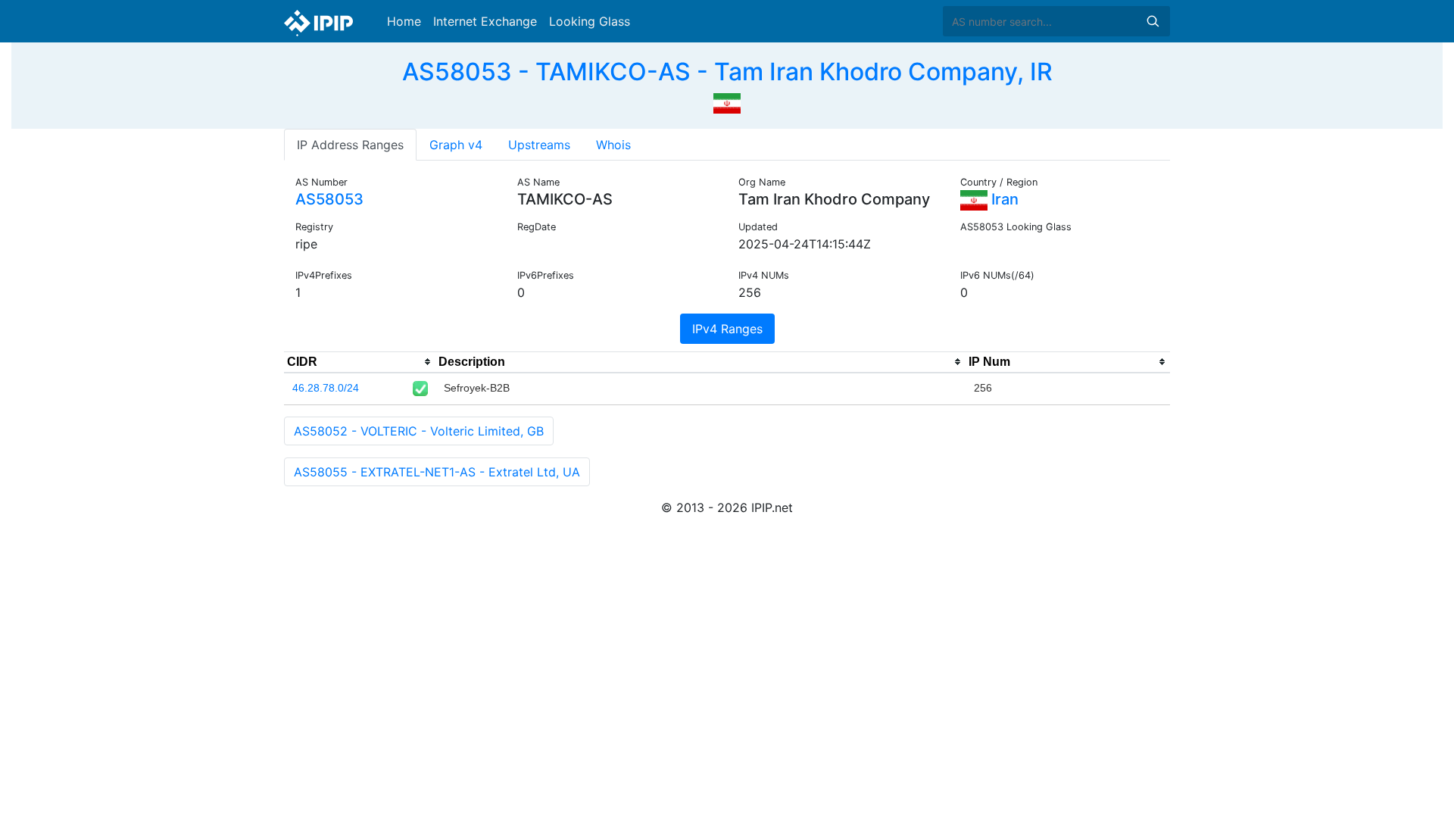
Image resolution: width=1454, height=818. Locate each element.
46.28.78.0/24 (325, 388)
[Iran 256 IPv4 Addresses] (727, 101)
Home (404, 21)
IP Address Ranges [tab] (350, 144)
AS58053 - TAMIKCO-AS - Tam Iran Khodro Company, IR (727, 71)
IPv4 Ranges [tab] (727, 328)
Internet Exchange (485, 21)
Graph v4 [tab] (455, 144)
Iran (1003, 199)
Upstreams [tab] (539, 144)
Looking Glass (589, 21)
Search (1152, 21)
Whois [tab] (613, 144)
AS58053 (329, 199)
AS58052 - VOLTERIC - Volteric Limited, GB (419, 431)
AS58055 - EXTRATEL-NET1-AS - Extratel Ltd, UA (437, 471)
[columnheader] (359, 362)
